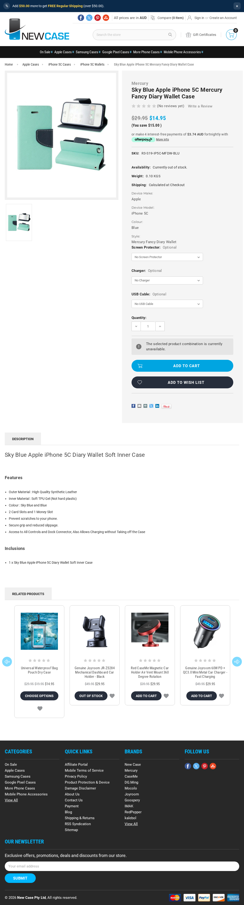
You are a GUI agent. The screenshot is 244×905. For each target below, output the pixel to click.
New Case (133, 764)
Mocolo (131, 788)
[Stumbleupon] (106, 17)
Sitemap (71, 830)
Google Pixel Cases (115, 52)
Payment (72, 806)
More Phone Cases (146, 52)
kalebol (130, 818)
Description (23, 439)
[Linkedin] (157, 406)
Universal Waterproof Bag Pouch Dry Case (39, 670)
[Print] (145, 406)
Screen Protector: (154, 247)
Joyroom (132, 794)
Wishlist (39, 708)
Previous (7, 662)
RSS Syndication (78, 824)
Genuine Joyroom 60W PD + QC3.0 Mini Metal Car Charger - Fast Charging (205, 672)
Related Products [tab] (28, 594)
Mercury (131, 770)
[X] (89, 17)
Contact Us (74, 800)
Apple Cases (63, 52)
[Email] (139, 406)
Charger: (147, 271)
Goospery (132, 800)
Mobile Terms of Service (84, 770)
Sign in (199, 18)
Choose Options (39, 696)
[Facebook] (81, 17)
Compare (171, 18)
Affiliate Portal (76, 764)
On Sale (45, 52)
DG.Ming (131, 782)
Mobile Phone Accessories (182, 52)
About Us (72, 794)
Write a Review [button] (200, 106)
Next (237, 662)
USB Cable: (149, 294)
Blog (68, 812)
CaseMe (131, 776)
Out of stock (91, 696)
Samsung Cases (87, 52)
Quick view (39, 631)
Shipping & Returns (80, 818)
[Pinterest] (97, 17)
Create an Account (223, 18)
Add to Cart (146, 696)
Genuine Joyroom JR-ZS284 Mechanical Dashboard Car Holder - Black (95, 672)
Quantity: (139, 318)
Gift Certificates (204, 35)
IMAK (129, 806)
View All (11, 800)
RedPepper (133, 812)
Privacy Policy (76, 776)
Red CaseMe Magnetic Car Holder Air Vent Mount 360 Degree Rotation (150, 672)
